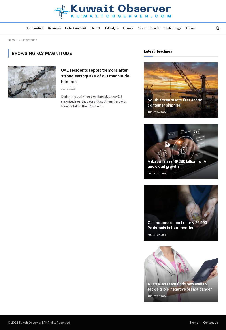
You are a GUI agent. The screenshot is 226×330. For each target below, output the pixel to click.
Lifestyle (112, 28)
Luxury (128, 28)
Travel (190, 28)
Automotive (34, 28)
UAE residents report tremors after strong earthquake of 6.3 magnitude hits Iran (95, 76)
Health (96, 28)
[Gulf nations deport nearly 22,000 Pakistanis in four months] (181, 213)
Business (54, 28)
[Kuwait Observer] (113, 11)
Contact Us (210, 322)
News (141, 28)
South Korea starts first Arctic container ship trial (175, 102)
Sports (154, 28)
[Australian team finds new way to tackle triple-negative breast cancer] (181, 274)
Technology (172, 28)
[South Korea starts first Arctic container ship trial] (181, 90)
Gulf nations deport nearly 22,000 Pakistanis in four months (177, 225)
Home (12, 39)
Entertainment (75, 28)
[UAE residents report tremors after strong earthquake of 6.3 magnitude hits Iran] (32, 82)
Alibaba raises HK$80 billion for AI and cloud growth (177, 164)
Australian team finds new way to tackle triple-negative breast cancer (180, 286)
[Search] (217, 28)
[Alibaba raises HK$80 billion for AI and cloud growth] (181, 151)
